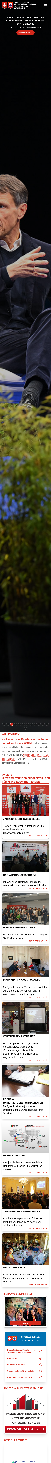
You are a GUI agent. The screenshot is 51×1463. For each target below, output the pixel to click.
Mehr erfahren (36, 836)
